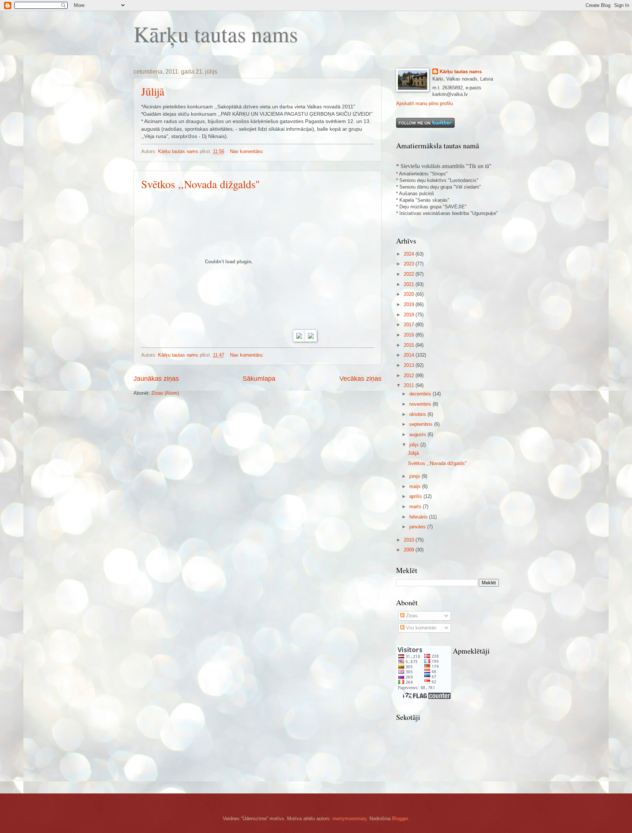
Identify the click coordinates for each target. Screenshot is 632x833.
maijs (415, 486)
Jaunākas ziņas (156, 378)
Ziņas (411, 615)
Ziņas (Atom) (165, 393)
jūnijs (415, 476)
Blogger (400, 818)
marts (416, 506)
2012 (409, 375)
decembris (421, 394)
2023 (409, 264)
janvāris (418, 526)
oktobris (418, 414)
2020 (409, 294)
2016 (409, 335)
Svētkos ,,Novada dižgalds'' (200, 183)
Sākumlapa (258, 378)
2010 (409, 540)
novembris (421, 404)
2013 (409, 365)
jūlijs (414, 444)
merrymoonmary (349, 818)
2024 (409, 254)
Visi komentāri (420, 628)
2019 (409, 304)
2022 (409, 274)
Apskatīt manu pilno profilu (424, 103)
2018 (409, 314)
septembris (421, 424)
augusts (418, 434)
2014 (409, 355)
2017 (409, 324)
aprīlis (416, 496)
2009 (409, 550)
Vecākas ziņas (360, 378)
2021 (409, 284)
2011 (409, 385)
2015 (409, 345)
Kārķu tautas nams (215, 33)
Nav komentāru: (247, 151)
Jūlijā (152, 91)
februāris (419, 517)
